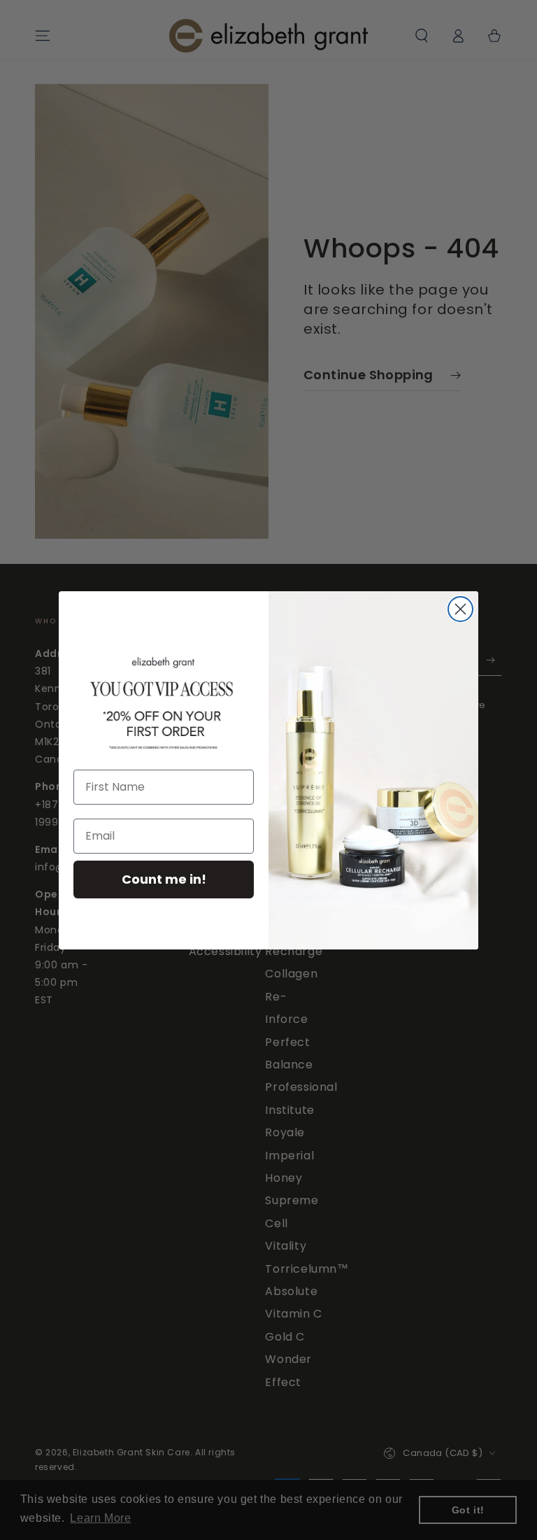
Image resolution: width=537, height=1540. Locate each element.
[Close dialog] (460, 609)
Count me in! (164, 879)
